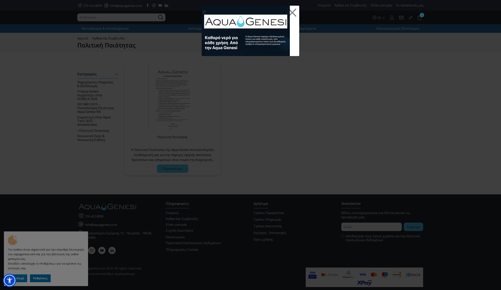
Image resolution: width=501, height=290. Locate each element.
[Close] (292, 13)
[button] (9, 280)
